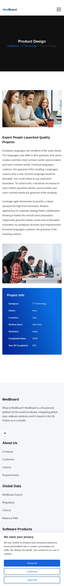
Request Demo (10, 475)
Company (7, 451)
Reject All (32, 580)
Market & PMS (10, 518)
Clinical (6, 510)
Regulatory (8, 502)
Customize (32, 571)
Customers (8, 459)
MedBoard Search (12, 494)
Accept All (32, 563)
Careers (6, 467)
